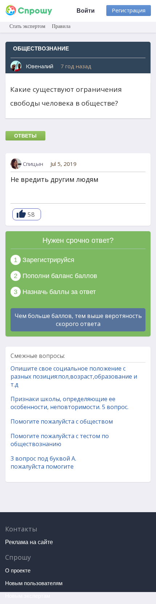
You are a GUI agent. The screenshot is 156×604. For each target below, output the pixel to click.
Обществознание (41, 48)
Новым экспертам (27, 596)
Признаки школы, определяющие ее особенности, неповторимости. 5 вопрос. (69, 403)
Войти (86, 11)
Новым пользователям (33, 583)
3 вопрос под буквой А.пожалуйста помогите (43, 462)
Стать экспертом (27, 26)
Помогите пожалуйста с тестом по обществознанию (60, 440)
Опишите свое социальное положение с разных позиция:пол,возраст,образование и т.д (74, 376)
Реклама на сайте (29, 542)
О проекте (17, 570)
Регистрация (128, 10)
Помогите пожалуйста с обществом (62, 421)
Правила (61, 26)
